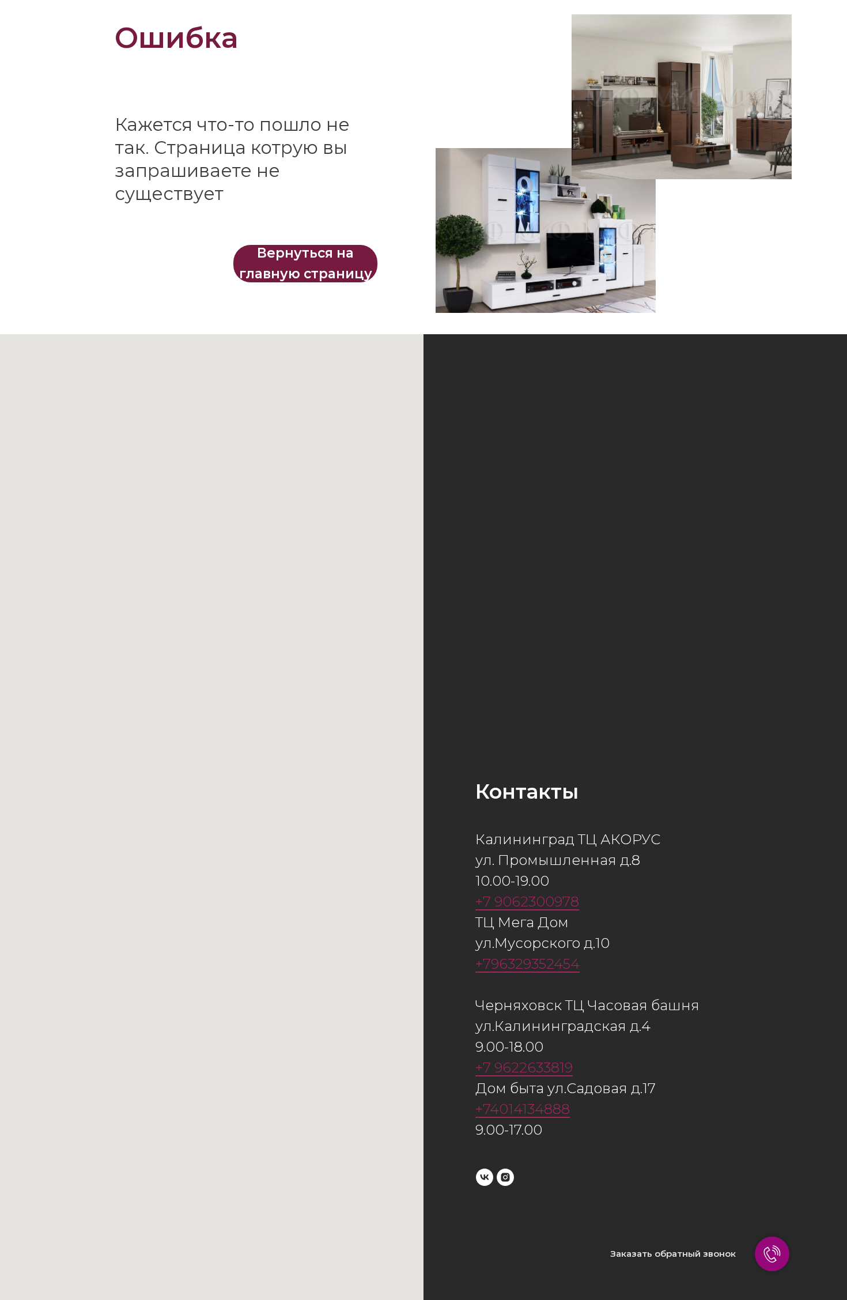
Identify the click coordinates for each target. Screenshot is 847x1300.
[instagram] (505, 1177)
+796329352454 (527, 963)
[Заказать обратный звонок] (772, 1254)
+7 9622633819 (524, 1067)
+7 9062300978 (527, 901)
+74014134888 (522, 1109)
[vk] (484, 1177)
